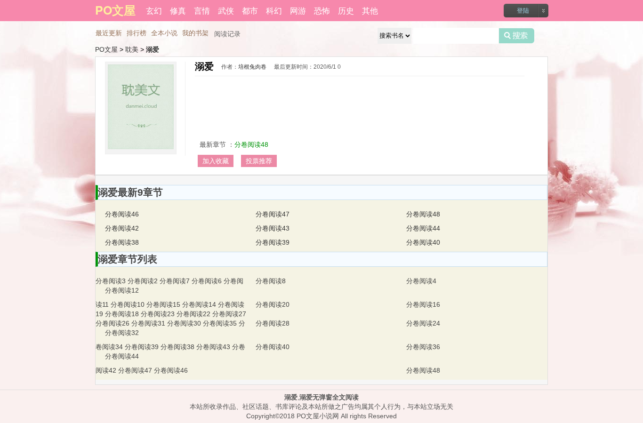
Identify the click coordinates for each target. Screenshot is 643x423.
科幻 (274, 10)
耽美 (131, 49)
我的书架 (195, 33)
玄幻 (154, 10)
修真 (178, 10)
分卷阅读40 (423, 242)
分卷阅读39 (272, 242)
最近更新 (109, 33)
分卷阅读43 (272, 228)
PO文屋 (106, 49)
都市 (250, 10)
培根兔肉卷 (252, 67)
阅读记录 (227, 34)
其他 (370, 10)
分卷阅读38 (122, 242)
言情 (202, 10)
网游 (298, 10)
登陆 (523, 10)
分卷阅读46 (122, 214)
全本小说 (164, 33)
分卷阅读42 (122, 228)
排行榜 (136, 33)
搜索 (516, 35)
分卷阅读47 (272, 214)
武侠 (226, 10)
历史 (346, 10)
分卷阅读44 (423, 228)
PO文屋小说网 (318, 416)
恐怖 (322, 10)
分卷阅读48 (251, 144)
